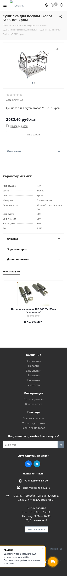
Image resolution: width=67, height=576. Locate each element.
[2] (11, 95)
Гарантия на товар (33, 427)
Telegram (37, 463)
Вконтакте (28, 463)
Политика (33, 380)
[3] (14, 95)
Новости (33, 365)
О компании (33, 361)
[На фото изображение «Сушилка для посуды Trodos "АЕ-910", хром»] (33, 64)
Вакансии (33, 375)
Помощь (33, 412)
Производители (34, 399)
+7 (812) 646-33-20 (36, 480)
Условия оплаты (33, 418)
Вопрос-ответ (33, 404)
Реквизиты (33, 385)
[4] (17, 95)
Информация (33, 393)
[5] (21, 95)
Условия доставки (33, 423)
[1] (8, 95)
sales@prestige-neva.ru (36, 487)
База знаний (33, 370)
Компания (33, 355)
